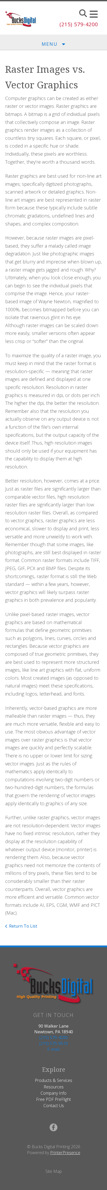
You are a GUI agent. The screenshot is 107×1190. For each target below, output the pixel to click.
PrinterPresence (65, 1152)
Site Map (53, 1171)
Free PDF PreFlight (53, 1099)
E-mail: (53, 1049)
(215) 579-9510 (53, 1043)
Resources (54, 1087)
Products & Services (53, 1080)
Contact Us (53, 1105)
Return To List (23, 926)
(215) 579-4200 (78, 24)
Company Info (53, 1093)
